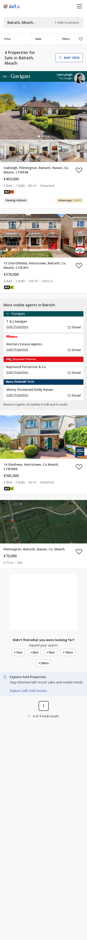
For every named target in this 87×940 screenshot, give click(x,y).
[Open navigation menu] (79, 6)
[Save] (81, 39)
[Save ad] (79, 170)
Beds (38, 39)
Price (7, 39)
